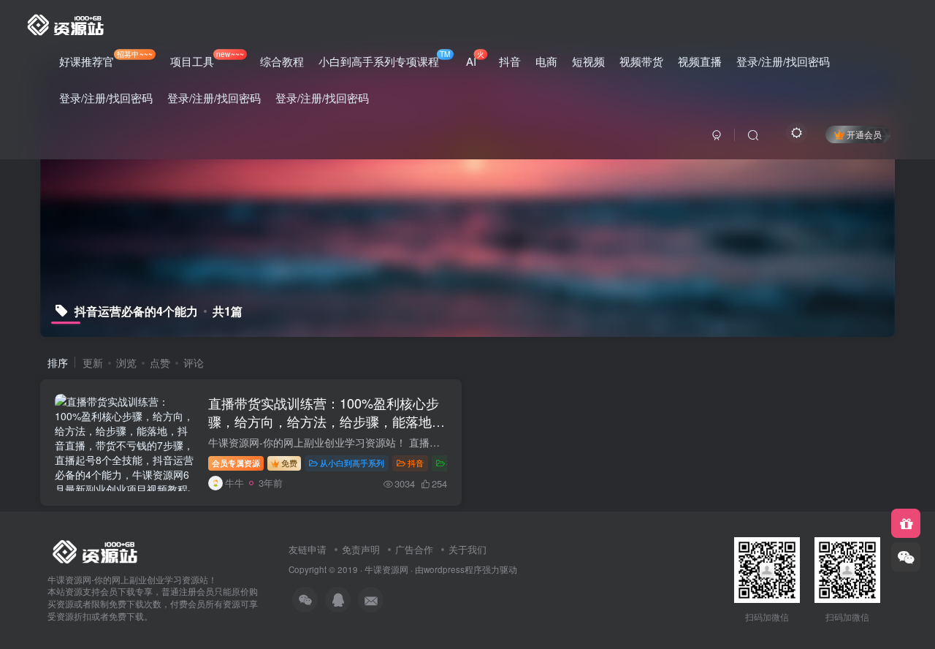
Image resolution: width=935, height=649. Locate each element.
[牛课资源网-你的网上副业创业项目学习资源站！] (66, 22)
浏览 (126, 362)
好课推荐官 (106, 58)
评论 (193, 362)
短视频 (588, 61)
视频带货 (641, 61)
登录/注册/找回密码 (783, 61)
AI (475, 58)
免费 (289, 462)
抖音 (510, 61)
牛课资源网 (386, 569)
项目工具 (206, 58)
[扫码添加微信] (905, 557)
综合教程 (282, 61)
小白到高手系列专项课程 (384, 58)
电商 (546, 61)
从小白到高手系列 (352, 462)
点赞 (160, 362)
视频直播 (700, 61)
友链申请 (308, 549)
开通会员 (864, 134)
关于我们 (467, 549)
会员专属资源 (236, 462)
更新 (93, 362)
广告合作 (414, 549)
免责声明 (361, 549)
